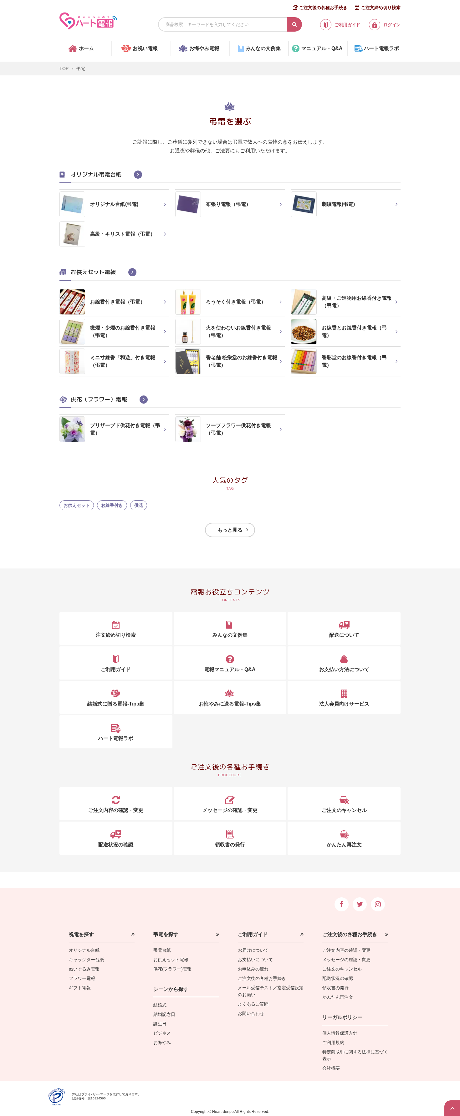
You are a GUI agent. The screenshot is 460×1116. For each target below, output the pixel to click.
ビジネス (162, 1033)
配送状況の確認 (337, 978)
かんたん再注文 (337, 997)
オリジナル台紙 (84, 950)
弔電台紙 (162, 950)
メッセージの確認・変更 (346, 959)
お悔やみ (162, 1042)
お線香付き (112, 505)
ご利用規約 (333, 1042)
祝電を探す (81, 934)
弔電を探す (165, 934)
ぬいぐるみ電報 (84, 968)
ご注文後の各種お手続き (323, 7)
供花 (138, 505)
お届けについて (253, 950)
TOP (64, 68)
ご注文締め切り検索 (381, 7)
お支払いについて (255, 959)
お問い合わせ (251, 1013)
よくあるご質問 (253, 1003)
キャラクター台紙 (86, 959)
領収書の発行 (335, 987)
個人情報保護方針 (339, 1033)
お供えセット (77, 505)
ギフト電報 (80, 987)
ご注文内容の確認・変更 (346, 950)
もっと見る (230, 530)
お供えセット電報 (170, 959)
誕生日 (159, 1023)
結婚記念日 (164, 1014)
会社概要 (331, 1068)
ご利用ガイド (253, 934)
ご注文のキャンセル (342, 968)
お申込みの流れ (253, 968)
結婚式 (159, 1004)
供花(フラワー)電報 (172, 968)
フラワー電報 (82, 978)
